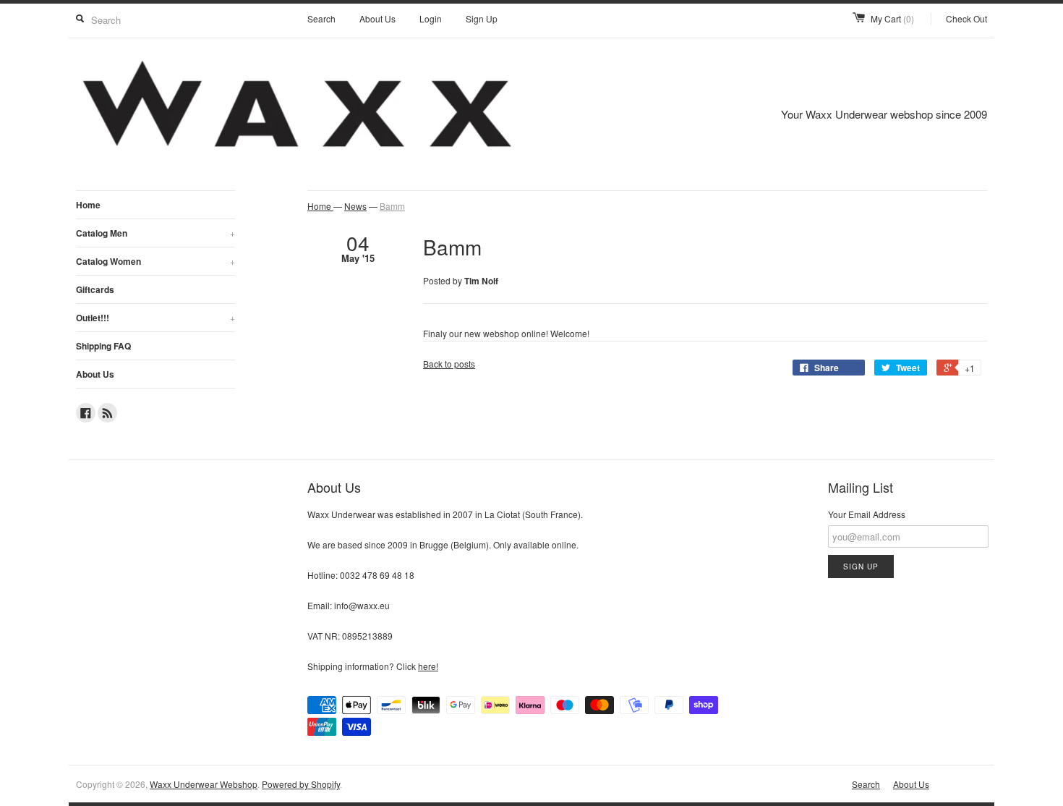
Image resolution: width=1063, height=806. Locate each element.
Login (430, 18)
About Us (377, 18)
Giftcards (95, 289)
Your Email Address (866, 514)
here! (428, 666)
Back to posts (449, 363)
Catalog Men (155, 232)
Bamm (392, 206)
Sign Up (482, 18)
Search (321, 18)
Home (88, 204)
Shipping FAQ (103, 345)
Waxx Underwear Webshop (203, 784)
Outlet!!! (155, 317)
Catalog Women (155, 261)
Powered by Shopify (301, 784)
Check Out (966, 18)
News (355, 206)
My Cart (892, 18)
